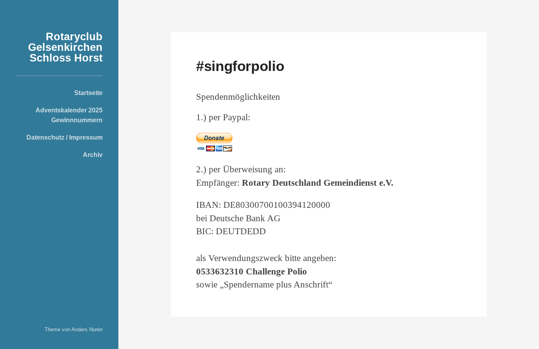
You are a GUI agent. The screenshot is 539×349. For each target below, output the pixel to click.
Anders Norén (87, 329)
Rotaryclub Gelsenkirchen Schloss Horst (65, 47)
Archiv (93, 154)
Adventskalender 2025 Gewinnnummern (69, 114)
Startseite (88, 92)
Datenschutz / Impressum (64, 137)
